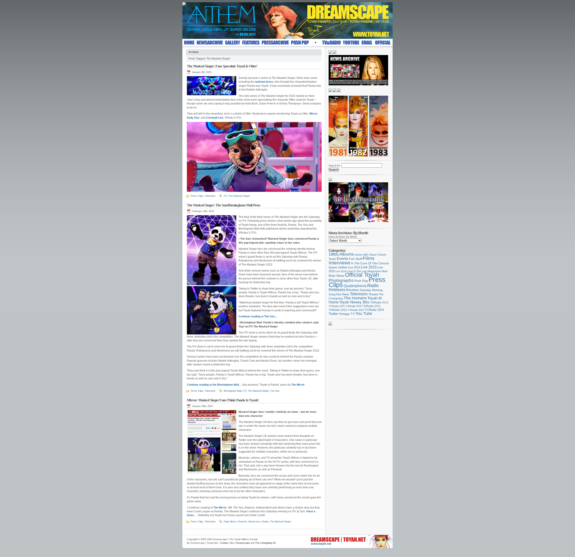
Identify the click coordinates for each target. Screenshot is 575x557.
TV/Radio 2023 (356, 310)
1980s (334, 254)
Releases (337, 289)
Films (368, 258)
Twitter (333, 314)
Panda (264, 521)
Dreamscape (243, 543)
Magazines (374, 271)
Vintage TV (347, 314)
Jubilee (342, 267)
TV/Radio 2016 (353, 306)
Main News (336, 275)
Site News (342, 294)
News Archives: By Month (343, 236)
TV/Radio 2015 (337, 306)
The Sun (274, 390)
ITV (225, 196)
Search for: (335, 165)
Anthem (359, 254)
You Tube (363, 313)
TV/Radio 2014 (379, 302)
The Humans (355, 298)
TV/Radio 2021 (371, 306)
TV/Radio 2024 (374, 310)
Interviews (339, 262)
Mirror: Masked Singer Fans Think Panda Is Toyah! (223, 400)
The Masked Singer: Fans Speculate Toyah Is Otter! (222, 66)
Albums (346, 254)
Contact (224, 543)
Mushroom (254, 521)
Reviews (352, 290)
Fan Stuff (355, 259)
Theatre (373, 294)
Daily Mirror (230, 521)
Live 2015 (369, 267)
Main (385, 271)
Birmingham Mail (232, 390)
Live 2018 (341, 271)
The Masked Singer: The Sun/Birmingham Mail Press (223, 205)
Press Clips (197, 196)
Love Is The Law (357, 271)
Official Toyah (362, 275)
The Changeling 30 (265, 543)
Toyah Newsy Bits (354, 302)
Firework (242, 521)
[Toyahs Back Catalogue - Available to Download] (330, 324)
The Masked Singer (239, 196)
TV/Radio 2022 (338, 310)
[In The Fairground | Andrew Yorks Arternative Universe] (358, 223)
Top (387, 538)
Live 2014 (354, 267)
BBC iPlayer (370, 254)
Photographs (341, 280)
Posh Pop (361, 281)
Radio (373, 285)
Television (210, 196)
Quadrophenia (355, 286)
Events (342, 258)
